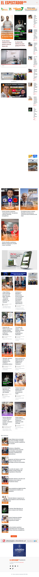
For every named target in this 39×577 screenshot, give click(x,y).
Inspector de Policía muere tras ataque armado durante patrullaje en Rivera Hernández (16, 461)
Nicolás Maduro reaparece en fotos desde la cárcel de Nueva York (16, 499)
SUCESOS (35, 54)
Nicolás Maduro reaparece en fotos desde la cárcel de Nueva (36, 100)
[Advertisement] (32, 138)
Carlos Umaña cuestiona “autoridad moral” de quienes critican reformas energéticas (16, 529)
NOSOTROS (22, 562)
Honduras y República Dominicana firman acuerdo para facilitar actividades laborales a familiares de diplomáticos (19, 297)
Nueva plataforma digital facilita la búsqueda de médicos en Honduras (36, 87)
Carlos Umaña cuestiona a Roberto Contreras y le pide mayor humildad (9, 244)
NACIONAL (18, 337)
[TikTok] (12, 568)
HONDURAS (35, 27)
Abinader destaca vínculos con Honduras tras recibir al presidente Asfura (36, 73)
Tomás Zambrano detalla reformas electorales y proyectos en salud (20, 390)
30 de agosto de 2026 (35, 25)
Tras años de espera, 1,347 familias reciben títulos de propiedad (36, 60)
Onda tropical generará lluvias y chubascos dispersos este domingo (20, 420)
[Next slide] (25, 24)
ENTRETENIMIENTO (7, 427)
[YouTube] (10, 568)
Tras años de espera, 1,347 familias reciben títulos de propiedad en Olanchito (15, 470)
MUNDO (36, 105)
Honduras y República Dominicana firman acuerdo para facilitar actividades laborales (36, 34)
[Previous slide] (2, 24)
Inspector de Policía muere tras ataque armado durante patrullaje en (35, 47)
